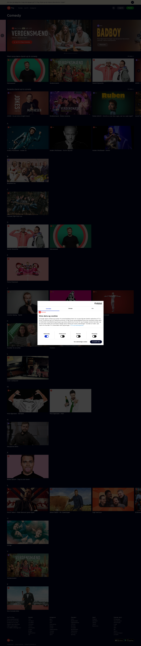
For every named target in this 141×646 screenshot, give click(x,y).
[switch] (62, 336)
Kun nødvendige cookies (80, 341)
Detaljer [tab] (70, 308)
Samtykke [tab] (48, 308)
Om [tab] (92, 308)
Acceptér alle (96, 341)
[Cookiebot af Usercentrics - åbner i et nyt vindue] (95, 304)
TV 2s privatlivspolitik (76, 325)
